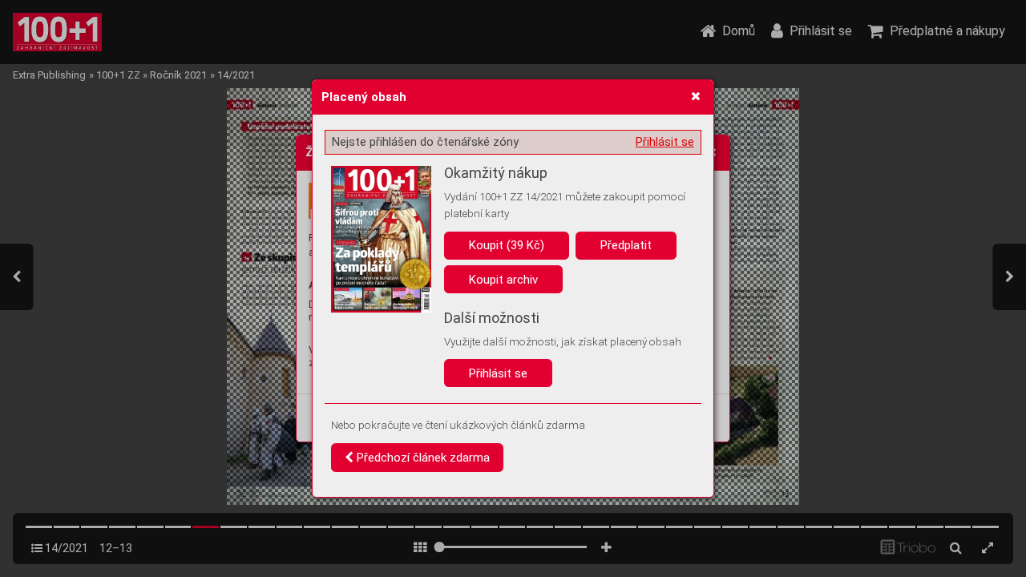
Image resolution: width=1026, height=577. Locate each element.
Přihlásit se (665, 142)
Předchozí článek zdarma (421, 457)
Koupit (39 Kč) (506, 245)
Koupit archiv (503, 279)
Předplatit (626, 245)
